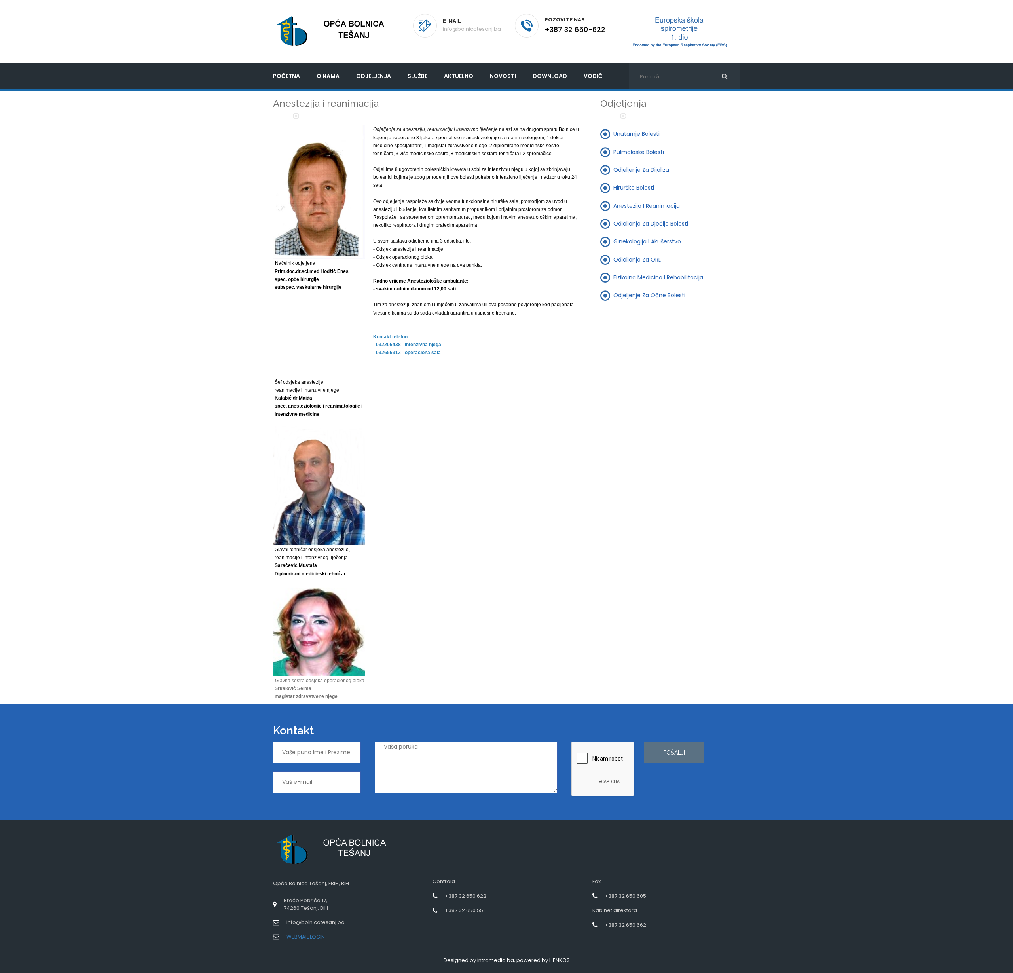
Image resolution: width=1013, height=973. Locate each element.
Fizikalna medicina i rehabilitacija (658, 277)
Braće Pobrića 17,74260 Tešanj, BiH (306, 904)
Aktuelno (458, 76)
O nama (328, 76)
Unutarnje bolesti (636, 134)
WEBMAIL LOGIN (305, 937)
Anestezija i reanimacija (646, 205)
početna (286, 76)
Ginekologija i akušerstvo (647, 241)
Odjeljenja (373, 76)
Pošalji (674, 752)
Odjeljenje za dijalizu (641, 170)
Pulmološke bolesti (638, 152)
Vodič (593, 76)
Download (550, 76)
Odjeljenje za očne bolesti (649, 295)
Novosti (503, 76)
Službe (417, 76)
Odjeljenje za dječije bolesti (650, 223)
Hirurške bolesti (633, 188)
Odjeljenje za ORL (637, 259)
